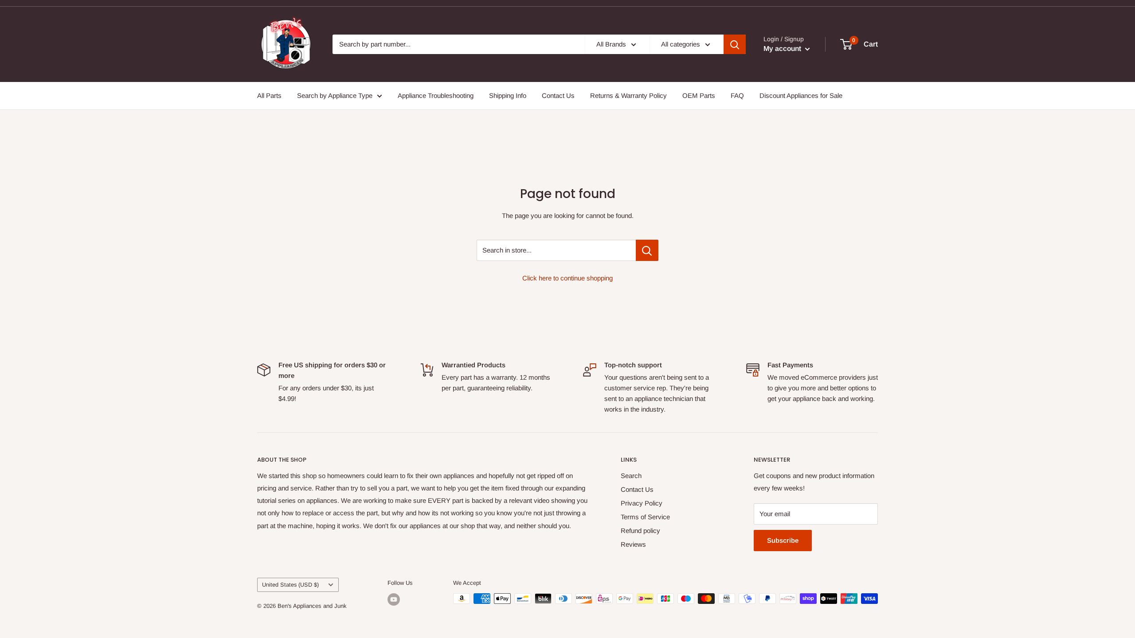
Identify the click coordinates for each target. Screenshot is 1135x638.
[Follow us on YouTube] (393, 599)
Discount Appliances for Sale (800, 95)
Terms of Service (645, 517)
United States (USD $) (290, 584)
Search (631, 475)
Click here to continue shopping (567, 278)
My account (783, 48)
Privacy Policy (641, 503)
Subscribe (782, 540)
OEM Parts (698, 95)
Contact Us (558, 95)
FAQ (737, 95)
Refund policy (640, 530)
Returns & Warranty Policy (628, 95)
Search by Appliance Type (334, 95)
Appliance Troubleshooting (436, 95)
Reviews (633, 544)
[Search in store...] (647, 250)
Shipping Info (507, 95)
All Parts (269, 95)
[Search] (735, 44)
